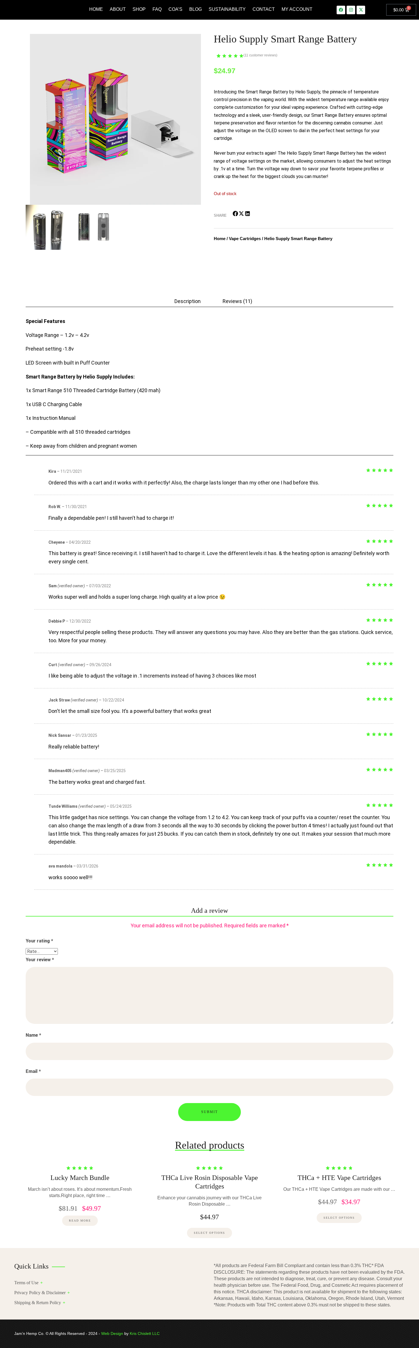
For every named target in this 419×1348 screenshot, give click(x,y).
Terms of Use (26, 1282)
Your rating (39, 941)
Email (33, 1071)
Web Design (112, 1333)
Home (219, 238)
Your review (40, 959)
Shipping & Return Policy (37, 1302)
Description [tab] (187, 301)
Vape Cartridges (245, 238)
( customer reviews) (260, 55)
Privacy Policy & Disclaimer (40, 1292)
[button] (235, 213)
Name (33, 1035)
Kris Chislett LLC (145, 1333)
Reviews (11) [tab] (237, 301)
